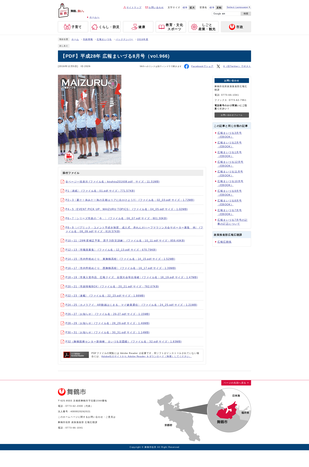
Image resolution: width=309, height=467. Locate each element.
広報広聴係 (224, 242)
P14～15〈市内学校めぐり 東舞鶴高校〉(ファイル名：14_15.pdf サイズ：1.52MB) (120, 259)
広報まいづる (104, 39)
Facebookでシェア (202, 66)
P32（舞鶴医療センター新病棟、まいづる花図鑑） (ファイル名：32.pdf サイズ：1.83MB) (124, 341)
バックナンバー (124, 39)
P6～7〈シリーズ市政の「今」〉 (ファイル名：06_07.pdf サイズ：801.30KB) (116, 218)
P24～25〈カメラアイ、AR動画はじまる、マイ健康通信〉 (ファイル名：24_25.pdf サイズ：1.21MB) (131, 304)
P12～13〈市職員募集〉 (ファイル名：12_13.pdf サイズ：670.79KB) (111, 249)
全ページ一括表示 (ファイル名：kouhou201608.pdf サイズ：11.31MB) (113, 181)
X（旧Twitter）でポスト (237, 66)
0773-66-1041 (74, 427)
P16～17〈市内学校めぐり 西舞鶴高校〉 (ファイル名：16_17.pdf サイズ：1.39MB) (121, 268)
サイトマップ (134, 7)
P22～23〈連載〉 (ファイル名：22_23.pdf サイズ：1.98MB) (105, 295)
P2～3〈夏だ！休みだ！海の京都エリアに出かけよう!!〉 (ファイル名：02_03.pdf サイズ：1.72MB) (130, 200)
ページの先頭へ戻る (235, 382)
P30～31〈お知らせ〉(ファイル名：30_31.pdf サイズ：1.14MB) (108, 332)
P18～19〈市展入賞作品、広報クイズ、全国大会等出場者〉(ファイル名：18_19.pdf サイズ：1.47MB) (132, 277)
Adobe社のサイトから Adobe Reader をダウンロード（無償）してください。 (146, 356)
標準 (185, 7)
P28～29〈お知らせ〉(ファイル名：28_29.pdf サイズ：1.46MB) (108, 323)
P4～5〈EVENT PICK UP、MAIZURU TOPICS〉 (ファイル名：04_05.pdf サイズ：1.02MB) (127, 209)
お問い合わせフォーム (232, 115)
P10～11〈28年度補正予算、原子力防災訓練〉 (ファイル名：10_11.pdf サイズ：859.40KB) (125, 240)
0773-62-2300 (74, 406)
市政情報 (88, 39)
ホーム (75, 39)
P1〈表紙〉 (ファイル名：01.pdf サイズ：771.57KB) (100, 190)
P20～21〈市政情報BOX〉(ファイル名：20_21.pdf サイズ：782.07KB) (112, 286)
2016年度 (142, 39)
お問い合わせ (156, 7)
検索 (246, 13)
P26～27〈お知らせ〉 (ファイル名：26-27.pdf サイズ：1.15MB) (108, 314)
